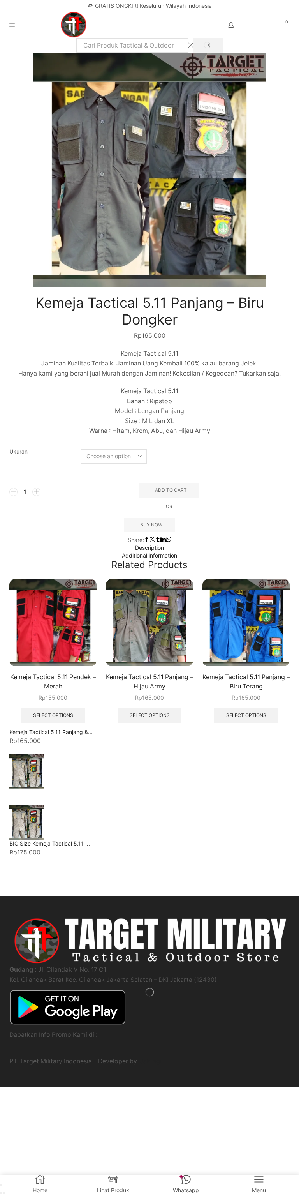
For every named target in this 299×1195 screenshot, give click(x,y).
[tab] (149, 548)
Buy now (151, 525)
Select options (53, 715)
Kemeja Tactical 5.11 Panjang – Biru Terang (246, 681)
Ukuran (18, 451)
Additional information (149, 555)
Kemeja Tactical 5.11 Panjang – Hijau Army (149, 681)
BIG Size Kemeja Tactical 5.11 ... (49, 843)
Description (149, 547)
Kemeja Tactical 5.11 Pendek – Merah (53, 681)
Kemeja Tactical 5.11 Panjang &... (51, 732)
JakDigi (151, 1061)
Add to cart (171, 490)
